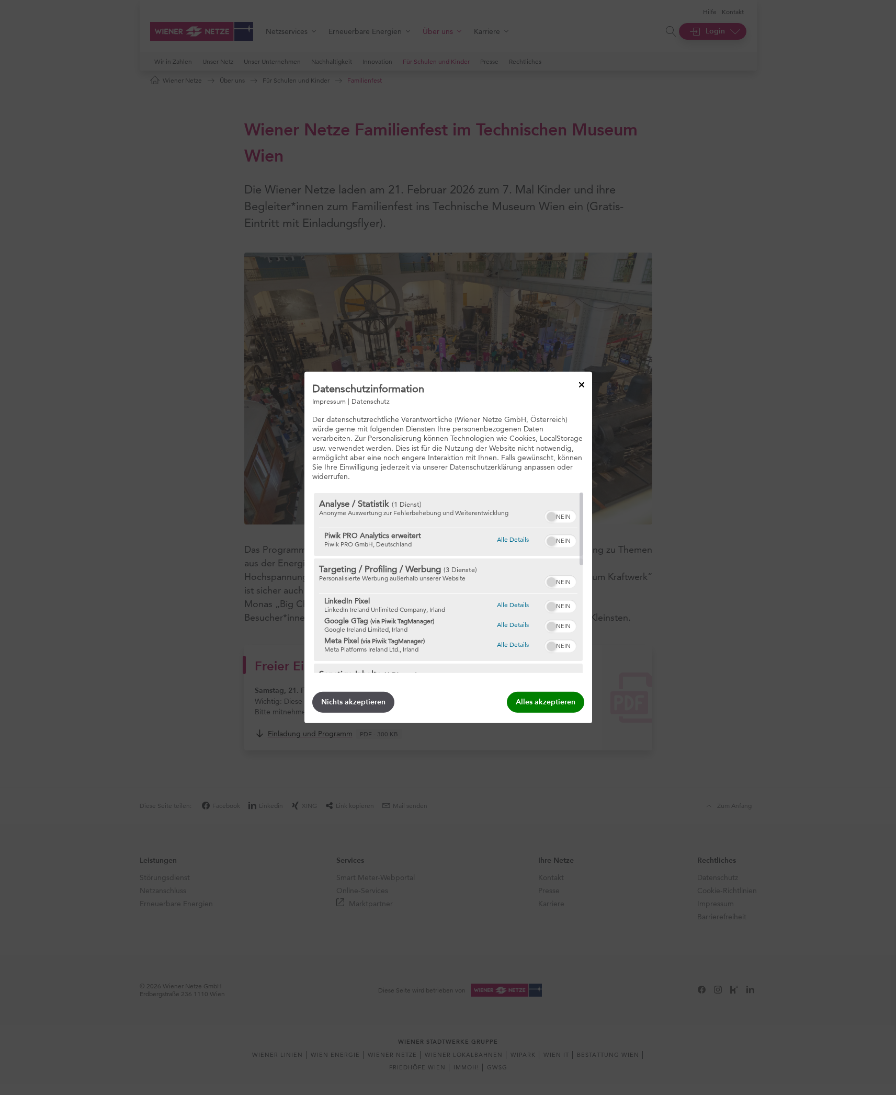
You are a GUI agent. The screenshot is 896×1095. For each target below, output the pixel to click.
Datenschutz (370, 401)
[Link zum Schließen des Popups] (581, 384)
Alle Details (513, 539)
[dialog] (448, 547)
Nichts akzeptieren (353, 702)
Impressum (329, 401)
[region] (448, 583)
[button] (551, 516)
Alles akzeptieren (545, 702)
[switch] (560, 515)
